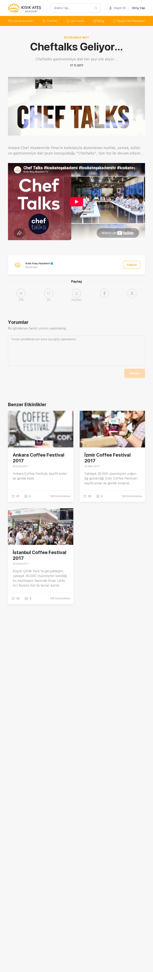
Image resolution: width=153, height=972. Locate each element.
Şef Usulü (77, 21)
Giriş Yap (138, 8)
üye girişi (54, 339)
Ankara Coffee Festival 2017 (38, 458)
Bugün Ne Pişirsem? (131, 21)
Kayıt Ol (120, 8)
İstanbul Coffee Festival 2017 (39, 555)
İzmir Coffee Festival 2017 (107, 458)
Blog (101, 21)
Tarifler (52, 21)
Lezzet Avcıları (23, 21)
